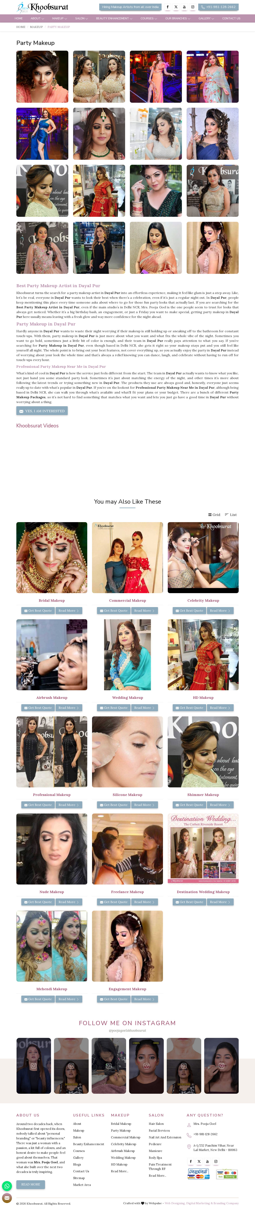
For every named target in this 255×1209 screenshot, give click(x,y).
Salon (79, 18)
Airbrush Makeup (123, 1151)
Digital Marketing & (199, 1203)
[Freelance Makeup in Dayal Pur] (127, 849)
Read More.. (119, 1171)
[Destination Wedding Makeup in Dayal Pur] (203, 849)
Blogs (77, 1164)
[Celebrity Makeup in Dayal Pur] (203, 557)
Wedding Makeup (123, 1158)
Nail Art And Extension (165, 1137)
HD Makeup (119, 1164)
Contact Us (231, 18)
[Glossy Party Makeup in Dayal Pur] (99, 77)
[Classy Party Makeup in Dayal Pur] (156, 77)
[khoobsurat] (51, 8)
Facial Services (159, 1130)
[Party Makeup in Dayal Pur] (42, 77)
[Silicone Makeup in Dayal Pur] (127, 751)
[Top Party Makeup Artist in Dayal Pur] (99, 191)
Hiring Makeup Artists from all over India (130, 7)
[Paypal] (198, 1174)
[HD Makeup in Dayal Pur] (203, 654)
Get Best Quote (39, 610)
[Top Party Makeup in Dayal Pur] (156, 191)
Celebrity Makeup (123, 1144)
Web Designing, (175, 1203)
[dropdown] (42, 18)
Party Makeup (121, 1130)
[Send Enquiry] (7, 1198)
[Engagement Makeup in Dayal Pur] (127, 946)
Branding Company (226, 1203)
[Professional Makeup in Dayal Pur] (51, 751)
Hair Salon (156, 1124)
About (36, 18)
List (233, 514)
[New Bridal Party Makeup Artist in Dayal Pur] (156, 134)
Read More (67, 610)
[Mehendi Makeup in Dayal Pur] (51, 946)
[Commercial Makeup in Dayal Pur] (127, 557)
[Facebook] (167, 6)
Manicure (155, 1151)
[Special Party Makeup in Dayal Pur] (213, 77)
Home (19, 18)
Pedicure (155, 1144)
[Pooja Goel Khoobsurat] (33, 1066)
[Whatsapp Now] (7, 1186)
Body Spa (155, 1158)
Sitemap (79, 1178)
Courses (147, 18)
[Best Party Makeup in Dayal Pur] (213, 191)
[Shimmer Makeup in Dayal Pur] (203, 751)
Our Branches (176, 18)
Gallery (205, 18)
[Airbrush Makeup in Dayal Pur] (51, 654)
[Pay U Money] (227, 1174)
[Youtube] (184, 6)
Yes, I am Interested (44, 411)
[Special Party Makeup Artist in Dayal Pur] (213, 134)
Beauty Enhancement (112, 18)
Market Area (82, 1185)
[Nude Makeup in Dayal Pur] (51, 849)
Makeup (58, 18)
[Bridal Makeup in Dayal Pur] (51, 557)
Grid (216, 514)
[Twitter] (176, 6)
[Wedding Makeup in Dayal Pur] (127, 654)
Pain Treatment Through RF (160, 1167)
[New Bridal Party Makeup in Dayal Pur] (99, 134)
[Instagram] (192, 6)
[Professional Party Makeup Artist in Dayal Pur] (213, 248)
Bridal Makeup (121, 1124)
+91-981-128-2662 (220, 7)
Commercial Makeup (125, 1137)
